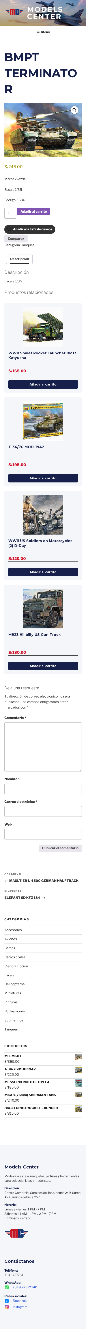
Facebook (20, 1301)
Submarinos (13, 1020)
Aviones (10, 939)
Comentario (15, 718)
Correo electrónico (20, 802)
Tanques (28, 245)
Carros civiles (15, 957)
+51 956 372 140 (25, 1287)
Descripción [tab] (19, 259)
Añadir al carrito (34, 212)
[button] (75, 110)
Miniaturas (12, 993)
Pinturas (11, 1002)
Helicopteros (14, 984)
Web (8, 824)
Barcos (9, 948)
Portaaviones (14, 1011)
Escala (9, 975)
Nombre (12, 779)
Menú (45, 32)
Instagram (20, 1307)
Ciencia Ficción (16, 966)
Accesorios (13, 930)
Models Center (45, 13)
